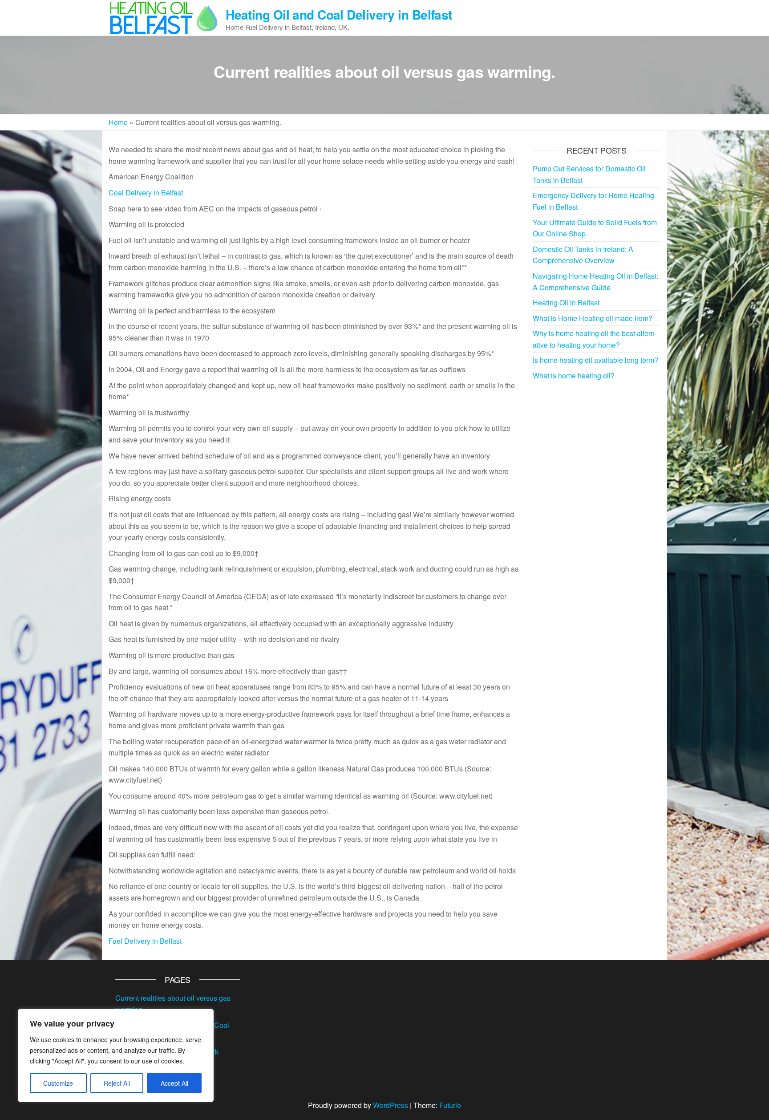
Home (118, 122)
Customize (58, 1083)
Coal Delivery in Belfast (146, 192)
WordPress (390, 1105)
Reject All (117, 1083)
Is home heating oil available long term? (595, 360)
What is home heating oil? (574, 375)
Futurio (450, 1105)
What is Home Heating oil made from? (592, 318)
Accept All (174, 1083)
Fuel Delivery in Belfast (145, 941)
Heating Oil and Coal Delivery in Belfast (339, 14)
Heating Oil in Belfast (566, 302)
